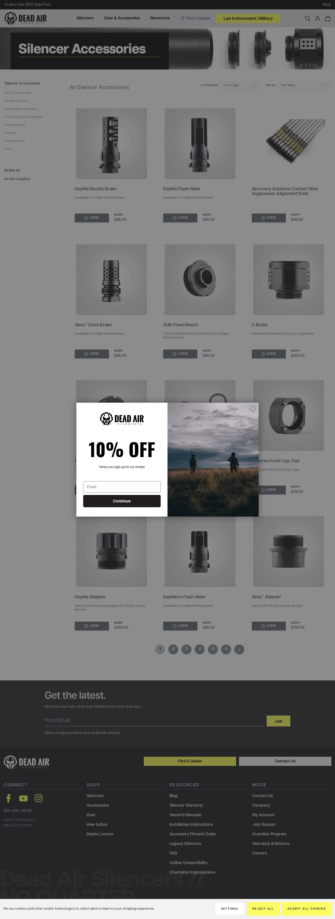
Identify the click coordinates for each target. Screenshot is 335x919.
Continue (122, 501)
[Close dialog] (253, 408)
